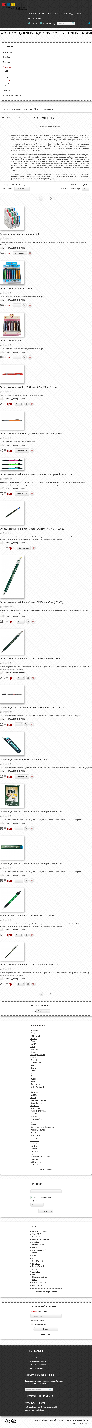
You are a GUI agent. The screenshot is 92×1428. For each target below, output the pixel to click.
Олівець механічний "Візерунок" (17, 288)
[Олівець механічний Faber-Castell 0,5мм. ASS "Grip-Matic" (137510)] (12, 464)
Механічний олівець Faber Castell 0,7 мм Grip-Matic (27, 915)
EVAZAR (34, 1159)
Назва (18, 185)
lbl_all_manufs (46, 1169)
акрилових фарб (39, 1231)
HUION (33, 1116)
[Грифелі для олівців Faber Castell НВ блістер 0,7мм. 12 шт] (12, 848)
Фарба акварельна (40, 1239)
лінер (34, 1253)
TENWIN (34, 1149)
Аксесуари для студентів (15, 86)
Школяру (72, 33)
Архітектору (9, 33)
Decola (35, 1248)
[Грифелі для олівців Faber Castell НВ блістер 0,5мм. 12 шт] (12, 796)
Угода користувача (49, 13)
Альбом (35, 1242)
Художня (36, 1272)
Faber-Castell (38, 1266)
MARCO (34, 1049)
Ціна (25, 185)
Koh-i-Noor (35, 1084)
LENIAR (33, 1044)
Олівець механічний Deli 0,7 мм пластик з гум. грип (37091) (31, 433)
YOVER (33, 1143)
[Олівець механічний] (12, 325)
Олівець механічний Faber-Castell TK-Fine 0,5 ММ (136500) (31, 658)
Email (44, 1311)
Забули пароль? (37, 1320)
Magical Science (37, 1036)
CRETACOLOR (37, 1087)
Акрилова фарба (39, 1250)
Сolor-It (33, 1060)
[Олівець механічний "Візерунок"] (12, 273)
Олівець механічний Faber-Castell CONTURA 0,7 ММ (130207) (33, 528)
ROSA (33, 1098)
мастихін (36, 1258)
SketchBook (37, 1261)
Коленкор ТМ (36, 1119)
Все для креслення (13, 83)
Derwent (34, 1090)
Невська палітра (39, 1277)
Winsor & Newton (37, 1130)
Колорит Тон (35, 1063)
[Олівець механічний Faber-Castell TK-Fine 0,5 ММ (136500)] (12, 642)
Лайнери (8, 74)
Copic (32, 1033)
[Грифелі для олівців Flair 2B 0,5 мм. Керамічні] (12, 744)
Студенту (58, 33)
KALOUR (34, 1151)
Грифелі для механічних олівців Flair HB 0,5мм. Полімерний (32, 707)
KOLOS (33, 1095)
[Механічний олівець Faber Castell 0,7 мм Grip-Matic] (12, 900)
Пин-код (34, 1311)
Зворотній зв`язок (55, 1420)
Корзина (49, 24)
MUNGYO (34, 1106)
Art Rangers (35, 1162)
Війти (34, 24)
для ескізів (37, 1285)
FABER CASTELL (38, 1111)
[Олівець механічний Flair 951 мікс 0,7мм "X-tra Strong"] (12, 374)
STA (32, 1122)
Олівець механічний (11, 340)
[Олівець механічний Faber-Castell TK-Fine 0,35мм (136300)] (12, 576)
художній (36, 1264)
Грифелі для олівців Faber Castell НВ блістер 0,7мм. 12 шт (31, 863)
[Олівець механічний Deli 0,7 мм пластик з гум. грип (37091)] (12, 420)
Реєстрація (46, 1334)
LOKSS (33, 1146)
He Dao (33, 1039)
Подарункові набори (11, 95)
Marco (34, 1280)
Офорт (33, 1057)
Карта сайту (40, 1420)
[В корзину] (24, 305)
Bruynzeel (34, 1092)
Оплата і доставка (71, 13)
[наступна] (51, 198)
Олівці (7, 80)
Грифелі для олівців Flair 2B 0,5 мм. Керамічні (24, 759)
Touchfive (34, 1141)
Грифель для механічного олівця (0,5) (20, 234)
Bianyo (33, 1068)
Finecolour (35, 1030)
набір (34, 1274)
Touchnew (34, 1138)
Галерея (32, 13)
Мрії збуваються (37, 1055)
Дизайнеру (26, 33)
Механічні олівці (50, 109)
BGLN (33, 1079)
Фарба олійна (38, 1245)
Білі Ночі (36, 1237)
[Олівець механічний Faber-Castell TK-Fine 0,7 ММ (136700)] (12, 951)
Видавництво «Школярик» (42, 1127)
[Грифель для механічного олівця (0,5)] (12, 218)
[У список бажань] (30, 253)
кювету (35, 1269)
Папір (7, 71)
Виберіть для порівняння (14, 248)
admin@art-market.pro (34, 1410)
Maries (33, 1133)
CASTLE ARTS (37, 1165)
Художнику (42, 33)
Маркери (8, 77)
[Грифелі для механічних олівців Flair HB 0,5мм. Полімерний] (12, 694)
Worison (33, 1124)
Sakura (33, 1071)
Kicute (33, 1041)
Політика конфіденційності (76, 1420)
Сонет (35, 1256)
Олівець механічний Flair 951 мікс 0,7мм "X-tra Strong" (29, 387)
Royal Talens (36, 1103)
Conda (33, 1076)
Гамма (33, 1052)
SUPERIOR (35, 1135)
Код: (33, 1201)
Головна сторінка (13, 109)
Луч (32, 1065)
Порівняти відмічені (80, 185)
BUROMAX (35, 1108)
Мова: (33, 1011)
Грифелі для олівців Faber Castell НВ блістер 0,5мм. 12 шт (31, 811)
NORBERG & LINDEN (40, 1157)
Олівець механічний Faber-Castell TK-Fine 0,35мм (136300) (31, 602)
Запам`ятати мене (41, 1324)
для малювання (39, 1282)
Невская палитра (38, 1100)
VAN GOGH (37, 1234)
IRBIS (32, 1047)
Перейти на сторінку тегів (46, 1292)
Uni (31, 1073)
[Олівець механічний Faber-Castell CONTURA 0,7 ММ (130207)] (12, 513)
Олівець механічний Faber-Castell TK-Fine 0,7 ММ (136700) (31, 964)
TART (32, 1154)
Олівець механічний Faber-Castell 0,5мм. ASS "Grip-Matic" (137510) (36, 474)
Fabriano (34, 1082)
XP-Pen (33, 1114)
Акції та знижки (36, 19)
